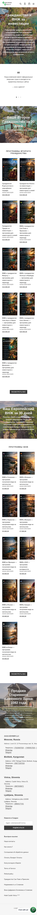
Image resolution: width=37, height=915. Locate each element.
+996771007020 (19, 763)
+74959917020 (30, 748)
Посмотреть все (18, 392)
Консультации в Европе (12, 863)
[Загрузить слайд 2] (18, 97)
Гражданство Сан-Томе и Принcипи (16, 879)
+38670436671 (19, 786)
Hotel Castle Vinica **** (12, 895)
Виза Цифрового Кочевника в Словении (18, 890)
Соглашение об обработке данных (16, 852)
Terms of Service (10, 868)
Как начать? (8, 847)
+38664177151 (19, 804)
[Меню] (33, 3)
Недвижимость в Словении (13, 884)
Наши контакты (9, 841)
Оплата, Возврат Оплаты (13, 857)
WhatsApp (8, 750)
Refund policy (8, 874)
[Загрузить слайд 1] (16, 97)
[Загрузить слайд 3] (21, 97)
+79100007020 (19, 748)
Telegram (8, 752)
